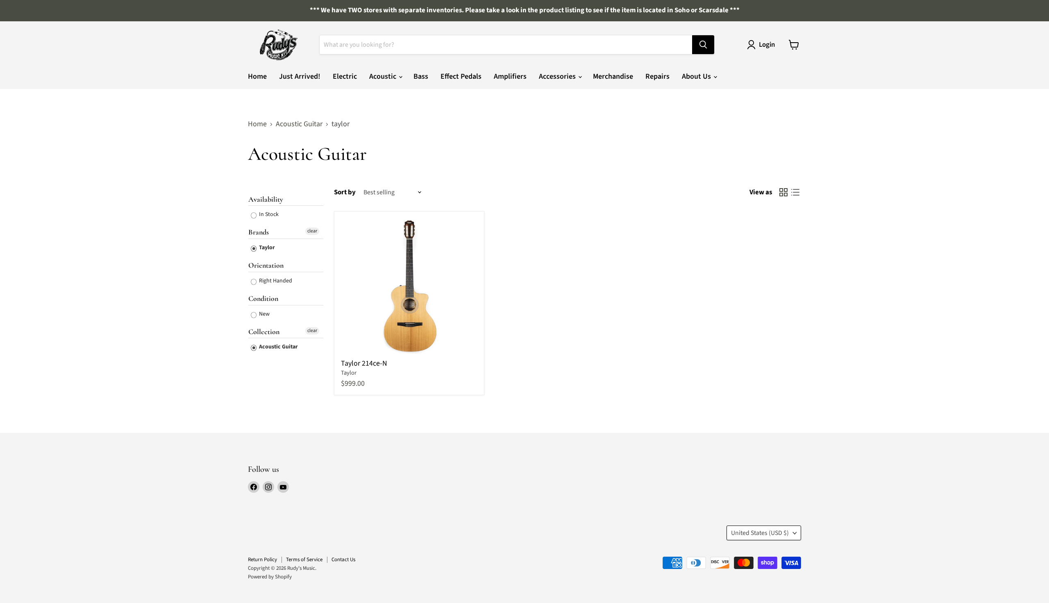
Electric (345, 76)
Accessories (558, 76)
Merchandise (613, 76)
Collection (263, 331)
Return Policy (262, 559)
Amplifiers (510, 76)
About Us (697, 76)
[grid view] (783, 192)
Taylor (266, 247)
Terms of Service (304, 559)
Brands (258, 232)
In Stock (268, 214)
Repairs (657, 76)
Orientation (266, 265)
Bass (420, 76)
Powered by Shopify (270, 576)
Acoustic (383, 76)
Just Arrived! (299, 76)
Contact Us (343, 559)
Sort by (345, 192)
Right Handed (275, 281)
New (264, 314)
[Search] (703, 44)
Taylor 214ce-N (364, 363)
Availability (265, 199)
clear (312, 231)
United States (760, 532)
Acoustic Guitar (299, 124)
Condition (263, 298)
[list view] (795, 192)
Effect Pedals (460, 76)
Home (257, 76)
